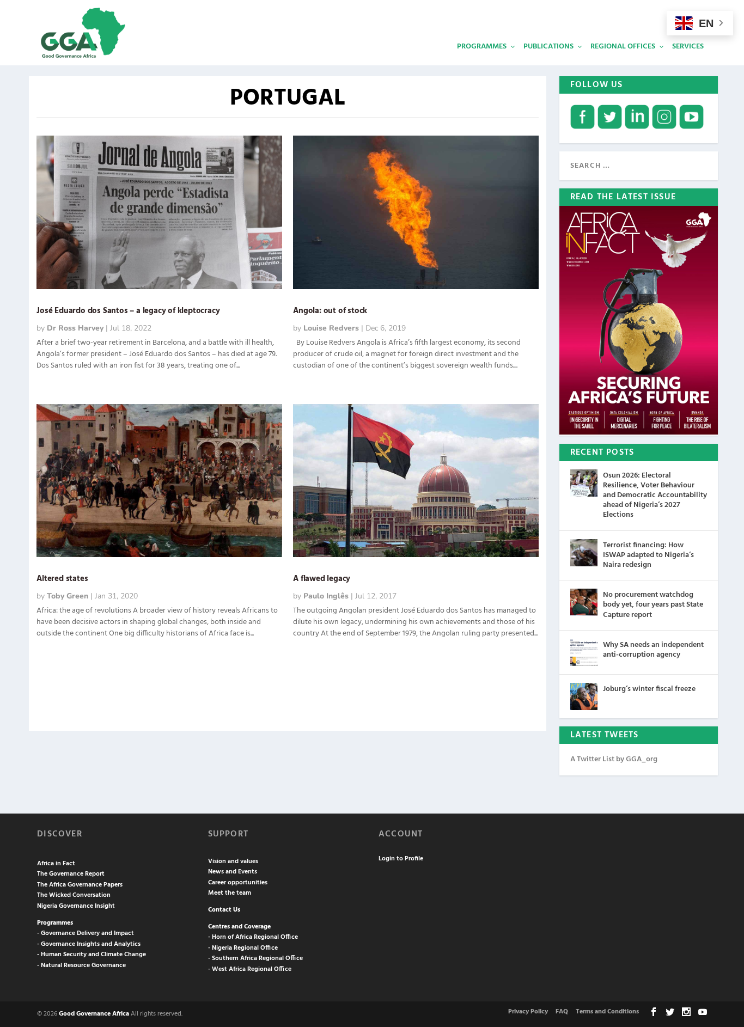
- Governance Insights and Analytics (89, 944)
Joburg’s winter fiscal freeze (649, 689)
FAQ (562, 1011)
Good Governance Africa (94, 1013)
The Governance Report (71, 874)
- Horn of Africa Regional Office (253, 937)
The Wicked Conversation (74, 895)
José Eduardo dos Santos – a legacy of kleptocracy (127, 310)
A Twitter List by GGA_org (613, 759)
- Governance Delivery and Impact (85, 933)
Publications (548, 46)
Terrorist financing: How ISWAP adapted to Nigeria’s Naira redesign (648, 555)
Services (688, 46)
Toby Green (67, 596)
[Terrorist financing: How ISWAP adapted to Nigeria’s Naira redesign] (583, 552)
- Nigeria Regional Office (243, 948)
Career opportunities (237, 882)
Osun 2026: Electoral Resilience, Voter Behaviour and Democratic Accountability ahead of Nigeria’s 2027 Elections (655, 495)
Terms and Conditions (607, 1011)
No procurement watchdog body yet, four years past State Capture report (653, 605)
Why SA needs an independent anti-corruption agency (653, 650)
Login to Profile (401, 858)
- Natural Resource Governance (81, 965)
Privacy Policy (528, 1011)
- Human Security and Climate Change (91, 954)
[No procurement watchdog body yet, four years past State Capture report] (583, 602)
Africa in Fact (56, 863)
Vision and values (233, 861)
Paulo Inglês (326, 596)
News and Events (232, 871)
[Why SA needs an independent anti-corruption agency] (583, 652)
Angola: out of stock (330, 310)
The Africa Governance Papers (80, 884)
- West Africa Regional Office (249, 969)
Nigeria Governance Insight (76, 906)
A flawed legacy (321, 578)
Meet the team (229, 893)
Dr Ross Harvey (75, 328)
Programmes (482, 46)
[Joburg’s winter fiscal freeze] (583, 696)
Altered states (62, 578)
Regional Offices (622, 46)
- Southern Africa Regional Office (255, 958)
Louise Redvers (331, 328)
